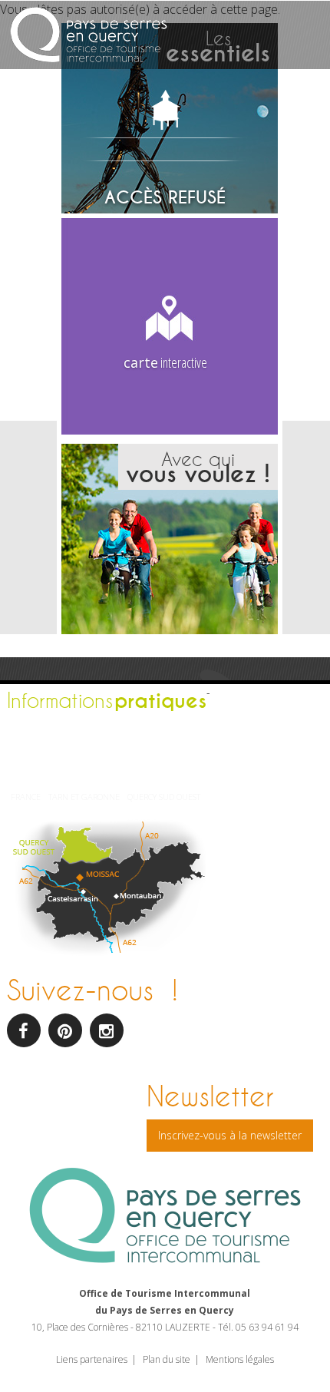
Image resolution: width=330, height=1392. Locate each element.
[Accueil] (88, 36)
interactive (165, 362)
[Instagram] (107, 1030)
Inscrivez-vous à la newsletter (230, 1135)
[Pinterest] (65, 1030)
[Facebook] (24, 1030)
